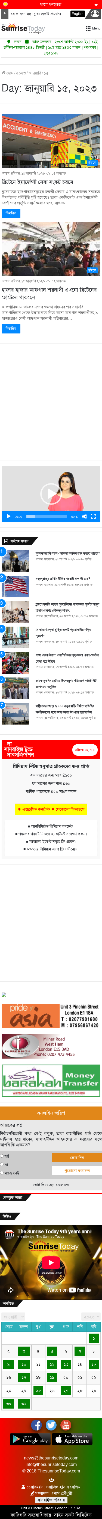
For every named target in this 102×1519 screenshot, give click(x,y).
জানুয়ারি (35, 73)
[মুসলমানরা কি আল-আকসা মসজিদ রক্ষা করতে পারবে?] (15, 561)
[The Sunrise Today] (23, 28)
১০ (23, 1364)
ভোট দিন (77, 1157)
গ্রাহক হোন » (85, 749)
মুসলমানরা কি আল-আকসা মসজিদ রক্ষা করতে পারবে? (68, 553)
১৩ (66, 1364)
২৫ (38, 1390)
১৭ (23, 1377)
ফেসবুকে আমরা (12, 1197)
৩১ (23, 1403)
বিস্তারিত (11, 213)
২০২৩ (21, 73)
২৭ (65, 1390)
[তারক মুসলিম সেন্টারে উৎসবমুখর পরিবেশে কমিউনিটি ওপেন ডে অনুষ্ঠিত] (15, 688)
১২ (52, 1364)
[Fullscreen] (93, 516)
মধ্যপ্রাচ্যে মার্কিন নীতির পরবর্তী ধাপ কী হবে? (63, 578)
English (78, 14)
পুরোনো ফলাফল (77, 1170)
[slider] (46, 516)
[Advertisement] (51, 399)
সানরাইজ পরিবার (51, 1500)
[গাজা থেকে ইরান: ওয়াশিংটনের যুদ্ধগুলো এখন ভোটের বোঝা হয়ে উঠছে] (15, 663)
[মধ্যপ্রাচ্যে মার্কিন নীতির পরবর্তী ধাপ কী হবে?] (15, 586)
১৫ (93, 1364)
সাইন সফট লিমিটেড (73, 1515)
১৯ (52, 1377)
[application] (51, 494)
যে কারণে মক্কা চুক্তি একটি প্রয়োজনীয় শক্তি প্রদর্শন (48, 13)
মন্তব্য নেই (12, 1173)
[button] (51, 494)
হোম (9, 73)
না (6, 1164)
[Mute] (84, 516)
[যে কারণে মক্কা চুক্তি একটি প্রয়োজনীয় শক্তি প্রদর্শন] (15, 637)
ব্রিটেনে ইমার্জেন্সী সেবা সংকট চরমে (37, 182)
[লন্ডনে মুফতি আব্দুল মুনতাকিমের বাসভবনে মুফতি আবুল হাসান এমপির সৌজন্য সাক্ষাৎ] (15, 612)
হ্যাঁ (7, 1156)
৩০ (8, 1403)
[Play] (8, 516)
